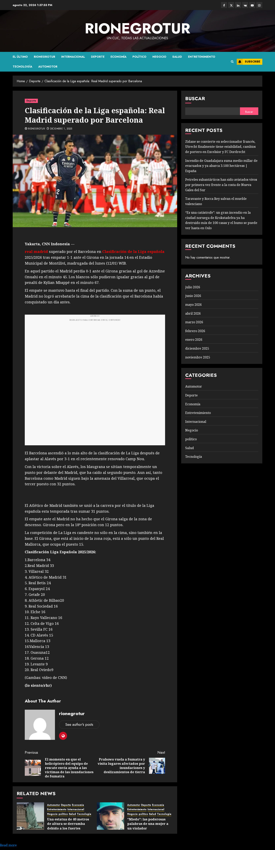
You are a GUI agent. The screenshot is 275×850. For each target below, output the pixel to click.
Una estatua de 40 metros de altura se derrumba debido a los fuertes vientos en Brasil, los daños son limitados (70, 828)
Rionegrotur (44, 57)
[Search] (232, 62)
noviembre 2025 (197, 357)
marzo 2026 (194, 322)
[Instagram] (259, 5)
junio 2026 (193, 296)
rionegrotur (137, 28)
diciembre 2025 (197, 348)
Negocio (159, 57)
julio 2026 (192, 287)
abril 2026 (193, 313)
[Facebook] (224, 5)
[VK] (245, 5)
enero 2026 (193, 339)
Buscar (195, 98)
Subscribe (252, 62)
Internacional (73, 57)
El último (20, 57)
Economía (118, 57)
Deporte (97, 57)
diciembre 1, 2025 (61, 128)
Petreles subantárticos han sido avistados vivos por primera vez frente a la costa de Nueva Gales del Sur (221, 184)
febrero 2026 (195, 331)
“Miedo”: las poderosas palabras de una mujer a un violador (147, 823)
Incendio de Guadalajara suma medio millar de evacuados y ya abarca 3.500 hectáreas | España (221, 165)
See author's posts (79, 724)
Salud (177, 57)
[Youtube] (252, 5)
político (139, 57)
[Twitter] (231, 5)
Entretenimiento (201, 57)
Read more (8, 845)
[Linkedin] (238, 5)
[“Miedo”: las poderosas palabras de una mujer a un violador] (110, 816)
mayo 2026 (193, 304)
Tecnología (22, 67)
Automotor (47, 67)
